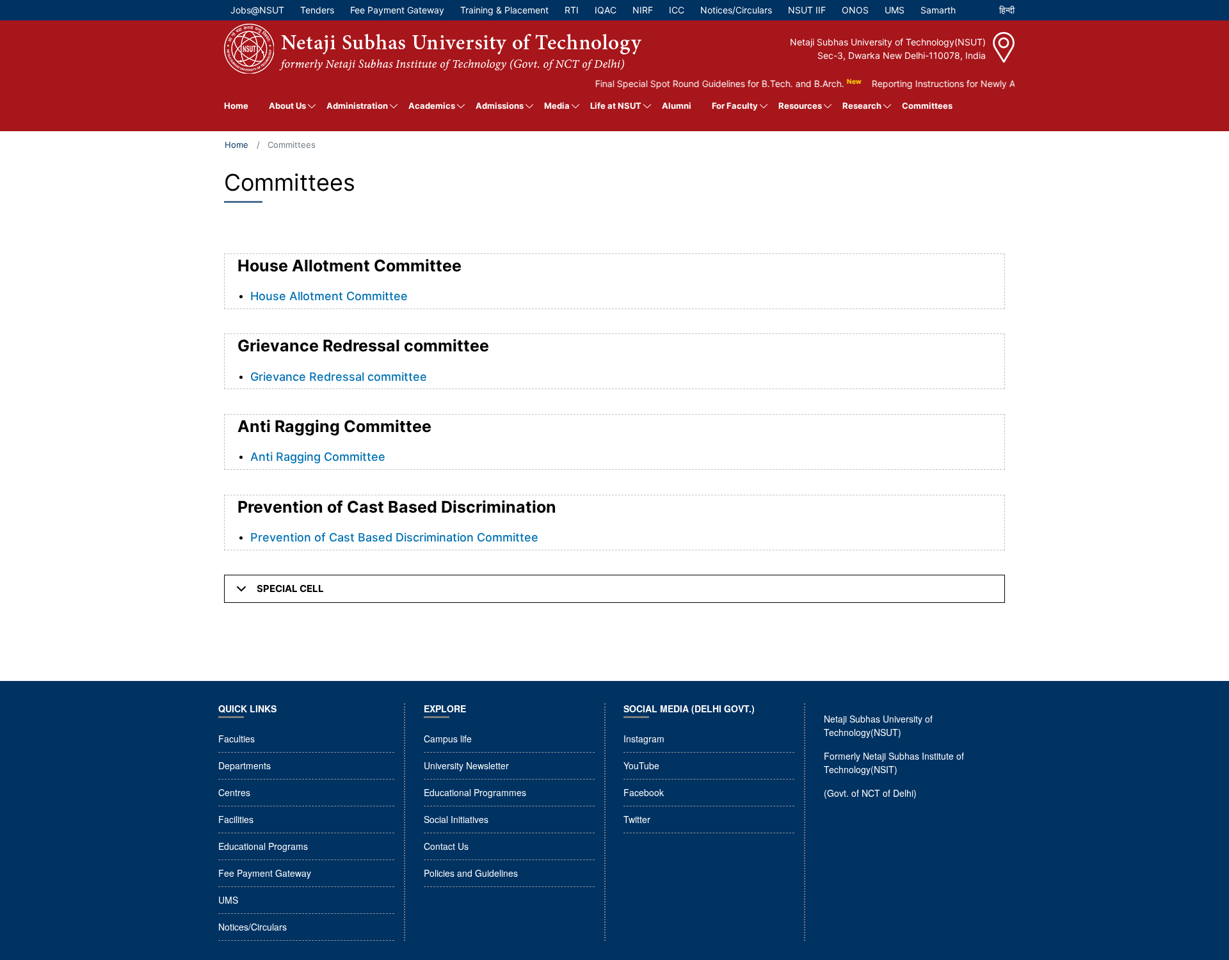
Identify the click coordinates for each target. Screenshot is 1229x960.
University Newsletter (466, 765)
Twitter (636, 819)
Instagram (643, 738)
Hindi (1007, 13)
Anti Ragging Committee (317, 456)
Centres (234, 792)
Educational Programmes (475, 792)
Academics (431, 105)
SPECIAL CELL (290, 588)
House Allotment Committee (329, 296)
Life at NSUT (615, 105)
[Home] (432, 48)
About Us (287, 105)
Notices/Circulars (252, 926)
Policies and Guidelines (471, 873)
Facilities (235, 819)
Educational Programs (263, 846)
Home (236, 105)
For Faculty (735, 105)
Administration (357, 105)
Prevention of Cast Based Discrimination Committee (394, 537)
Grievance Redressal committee (338, 376)
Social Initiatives (456, 819)
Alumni (676, 105)
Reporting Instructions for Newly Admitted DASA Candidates (982, 83)
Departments (244, 765)
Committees (927, 105)
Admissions (500, 105)
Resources (800, 105)
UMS (228, 899)
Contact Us (446, 846)
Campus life (448, 738)
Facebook (643, 792)
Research (861, 105)
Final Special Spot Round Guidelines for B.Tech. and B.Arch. (704, 83)
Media (557, 105)
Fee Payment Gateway (264, 873)
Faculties (236, 738)
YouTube (641, 765)
